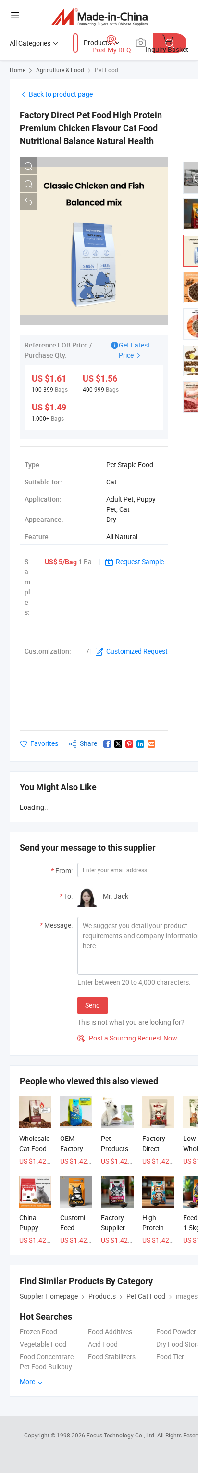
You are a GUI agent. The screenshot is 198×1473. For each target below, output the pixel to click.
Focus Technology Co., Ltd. (122, 1435)
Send (92, 1005)
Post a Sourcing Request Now (127, 1037)
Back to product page (61, 94)
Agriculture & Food (60, 70)
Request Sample (140, 561)
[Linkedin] (140, 744)
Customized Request (137, 651)
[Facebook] (107, 744)
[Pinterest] (129, 744)
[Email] (151, 744)
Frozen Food (38, 1331)
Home (17, 70)
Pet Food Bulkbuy (46, 1366)
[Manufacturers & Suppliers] (99, 16)
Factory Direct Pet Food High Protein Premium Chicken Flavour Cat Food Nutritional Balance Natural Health (91, 128)
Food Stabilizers (112, 1356)
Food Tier (170, 1356)
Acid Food (103, 1344)
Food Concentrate (47, 1356)
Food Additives (110, 1331)
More (28, 1381)
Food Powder (176, 1331)
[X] (118, 744)
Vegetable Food (43, 1344)
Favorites (44, 743)
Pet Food (106, 70)
